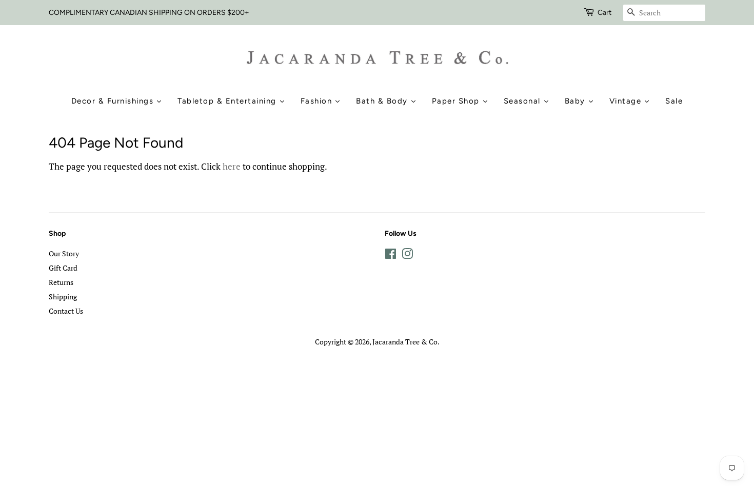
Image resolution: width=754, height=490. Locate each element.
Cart (604, 12)
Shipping (63, 296)
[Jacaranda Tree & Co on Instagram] (407, 255)
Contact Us (66, 311)
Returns (61, 282)
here (232, 166)
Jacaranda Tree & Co (405, 341)
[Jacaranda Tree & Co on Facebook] (390, 255)
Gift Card (63, 268)
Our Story (64, 253)
